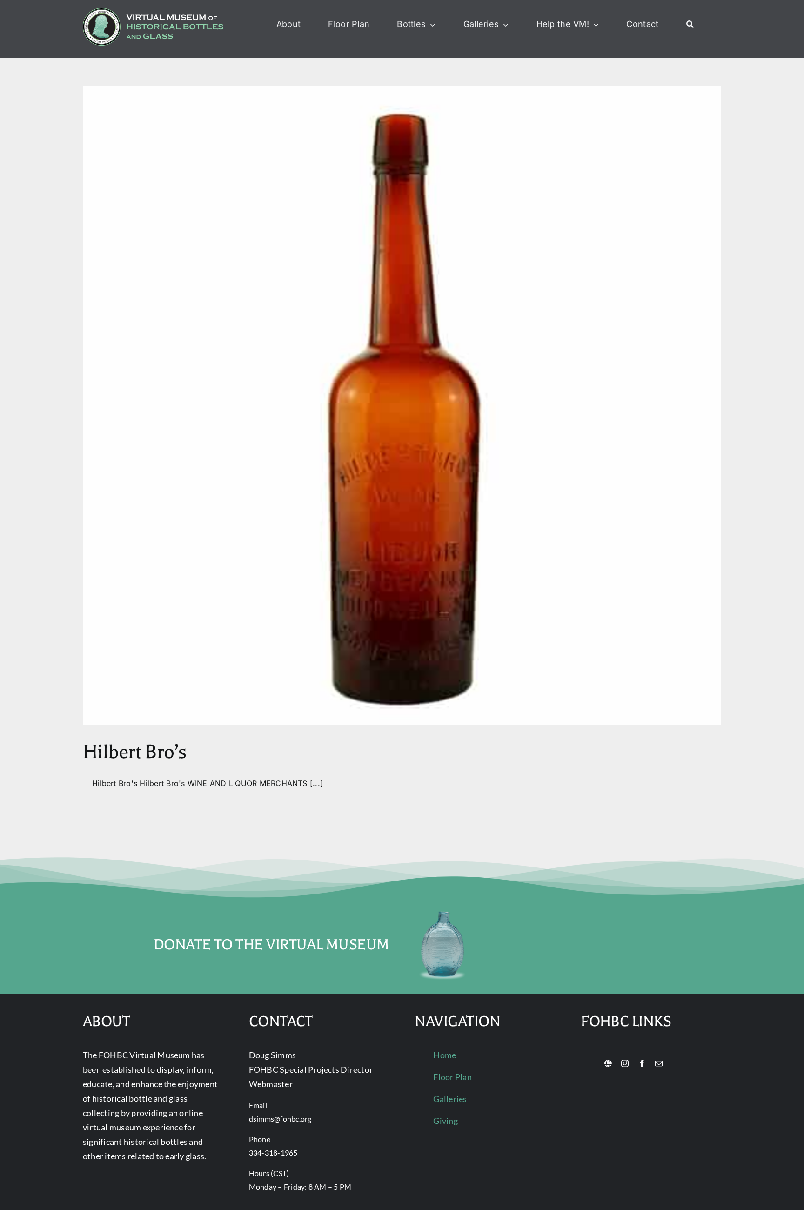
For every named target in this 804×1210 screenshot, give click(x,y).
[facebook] (642, 1063)
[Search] (690, 24)
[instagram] (625, 1063)
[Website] (608, 1063)
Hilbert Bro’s (135, 751)
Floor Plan (452, 1077)
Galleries (450, 1099)
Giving (445, 1121)
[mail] (659, 1063)
